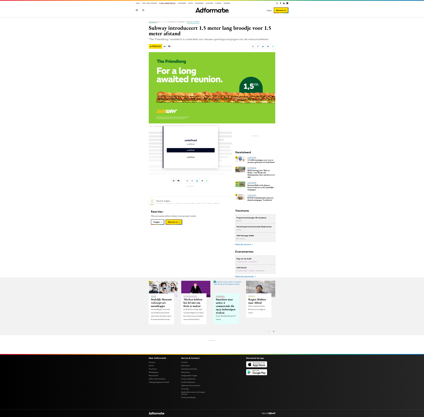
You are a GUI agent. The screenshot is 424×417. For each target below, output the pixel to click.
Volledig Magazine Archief (159, 382)
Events (190, 3)
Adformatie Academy (157, 379)
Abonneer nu (281, 10)
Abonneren (185, 366)
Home (138, 3)
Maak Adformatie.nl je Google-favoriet (193, 393)
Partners (227, 3)
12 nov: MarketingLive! (167, 3)
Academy (218, 3)
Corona (196, 22)
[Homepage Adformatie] (212, 10)
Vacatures (209, 3)
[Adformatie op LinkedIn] (284, 3)
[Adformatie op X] (277, 3)
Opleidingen (199, 3)
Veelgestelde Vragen (189, 375)
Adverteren (182, 3)
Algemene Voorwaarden (190, 385)
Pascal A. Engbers (177, 22)
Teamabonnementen (189, 369)
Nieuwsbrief (153, 375)
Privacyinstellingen (188, 397)
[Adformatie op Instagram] (287, 3)
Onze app (185, 389)
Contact (184, 362)
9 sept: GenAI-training (149, 3)
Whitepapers (154, 372)
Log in (269, 10)
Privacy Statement (188, 379)
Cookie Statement (188, 382)
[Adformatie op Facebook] (280, 3)
